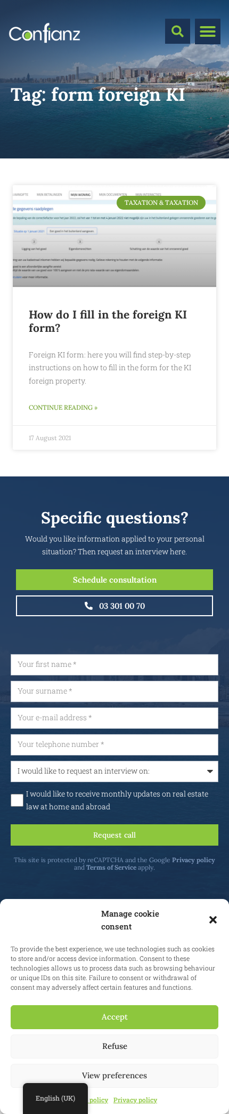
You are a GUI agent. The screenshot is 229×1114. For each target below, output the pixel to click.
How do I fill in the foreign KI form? (108, 321)
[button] (213, 919)
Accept (115, 1017)
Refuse (114, 1046)
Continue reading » (63, 407)
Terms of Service (111, 867)
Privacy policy (135, 1099)
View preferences (114, 1075)
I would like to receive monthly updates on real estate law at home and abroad (117, 800)
